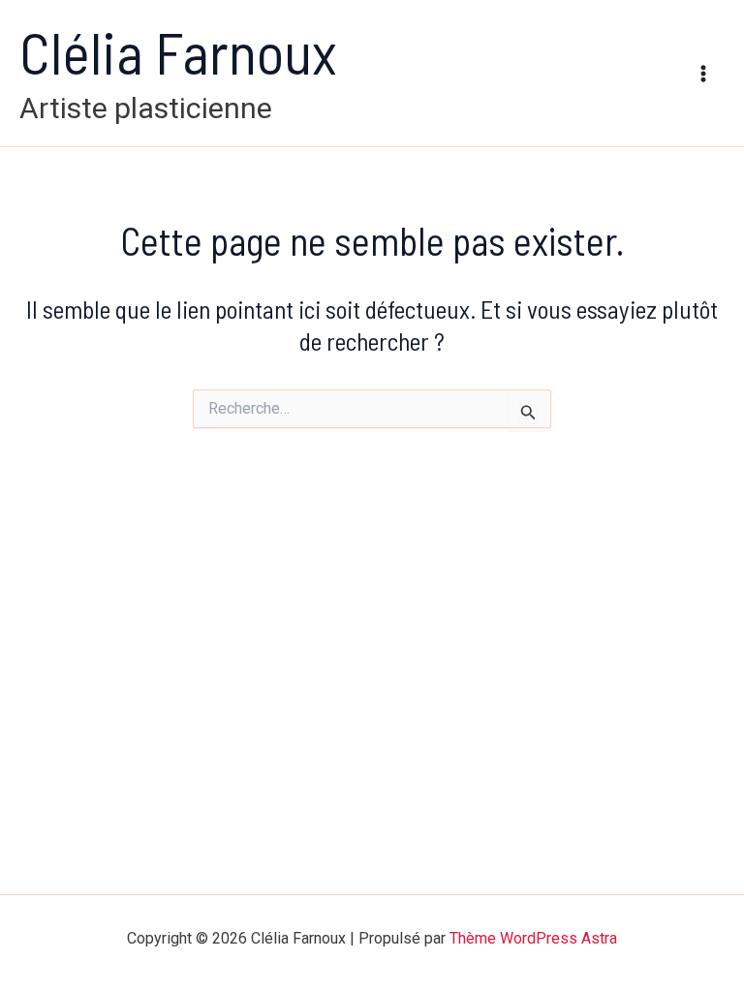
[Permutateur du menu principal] (703, 73)
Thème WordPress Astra (533, 938)
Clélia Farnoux (178, 51)
